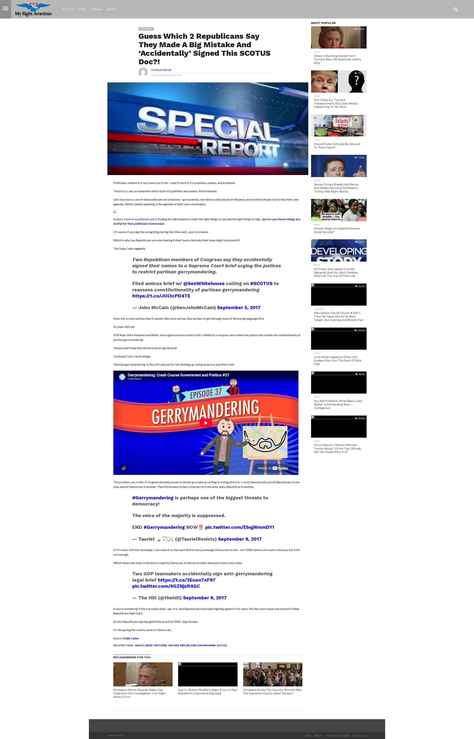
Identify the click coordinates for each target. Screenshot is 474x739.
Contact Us (360, 736)
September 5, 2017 (239, 307)
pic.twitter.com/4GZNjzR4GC (166, 586)
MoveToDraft (163, 69)
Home (307, 736)
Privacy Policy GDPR (337, 736)
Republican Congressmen (198, 645)
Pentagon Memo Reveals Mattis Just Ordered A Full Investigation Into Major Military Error (139, 693)
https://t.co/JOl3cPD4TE (161, 296)
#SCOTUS (261, 283)
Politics (67, 9)
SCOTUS (222, 645)
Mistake (173, 645)
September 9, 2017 (240, 539)
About (111, 9)
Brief (149, 645)
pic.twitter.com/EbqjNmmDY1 (239, 527)
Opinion (96, 9)
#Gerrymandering (152, 497)
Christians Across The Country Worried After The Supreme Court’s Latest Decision (272, 691)
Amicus (140, 645)
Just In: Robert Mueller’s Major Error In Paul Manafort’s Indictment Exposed (207, 691)
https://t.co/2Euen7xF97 (186, 580)
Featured (160, 645)
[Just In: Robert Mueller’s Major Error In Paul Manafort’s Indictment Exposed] (207, 665)
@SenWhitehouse (204, 283)
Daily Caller (131, 638)
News (82, 9)
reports (139, 248)
